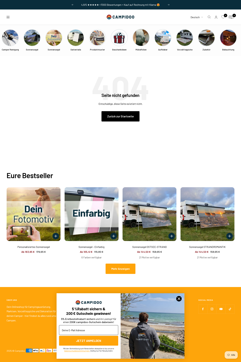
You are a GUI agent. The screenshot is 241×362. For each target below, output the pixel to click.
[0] (223, 17)
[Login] (216, 17)
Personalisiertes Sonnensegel (33, 246)
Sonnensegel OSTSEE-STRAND (149, 246)
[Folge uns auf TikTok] (229, 309)
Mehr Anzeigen (120, 268)
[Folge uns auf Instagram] (211, 309)
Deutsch (195, 17)
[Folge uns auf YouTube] (220, 309)
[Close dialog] (179, 299)
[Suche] (209, 17)
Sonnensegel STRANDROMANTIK (207, 246)
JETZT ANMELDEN (88, 341)
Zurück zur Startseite (120, 116)
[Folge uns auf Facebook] (202, 309)
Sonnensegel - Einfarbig (91, 246)
